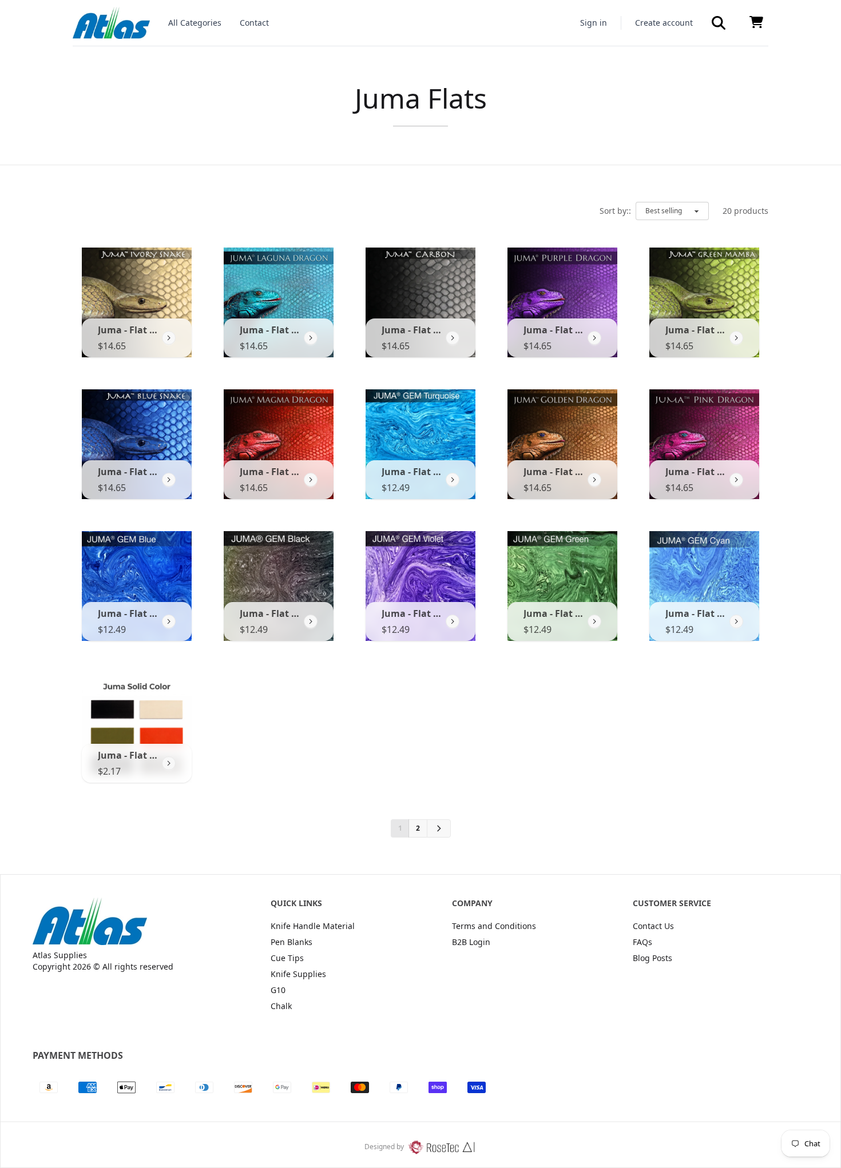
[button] (719, 23)
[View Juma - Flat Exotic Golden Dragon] (594, 480)
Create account (664, 22)
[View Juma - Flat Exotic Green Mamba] (736, 338)
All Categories (194, 22)
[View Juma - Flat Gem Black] (311, 621)
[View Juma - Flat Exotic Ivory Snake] (169, 338)
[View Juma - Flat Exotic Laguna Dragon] (311, 338)
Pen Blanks (291, 941)
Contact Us (653, 925)
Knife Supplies (298, 973)
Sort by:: (615, 210)
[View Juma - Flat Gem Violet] (452, 621)
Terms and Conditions (494, 925)
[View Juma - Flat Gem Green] (594, 621)
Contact (254, 22)
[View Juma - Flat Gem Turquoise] (452, 480)
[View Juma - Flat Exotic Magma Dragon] (311, 480)
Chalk (281, 1005)
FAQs (642, 941)
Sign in (593, 22)
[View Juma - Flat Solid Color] (169, 763)
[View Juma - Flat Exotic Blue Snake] (169, 480)
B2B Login (471, 941)
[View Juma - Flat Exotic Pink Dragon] (736, 480)
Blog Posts (652, 957)
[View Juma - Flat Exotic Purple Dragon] (594, 338)
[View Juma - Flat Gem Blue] (169, 621)
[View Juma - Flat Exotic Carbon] (452, 338)
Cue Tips (287, 957)
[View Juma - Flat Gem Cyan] (736, 621)
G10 (278, 989)
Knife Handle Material (313, 925)
